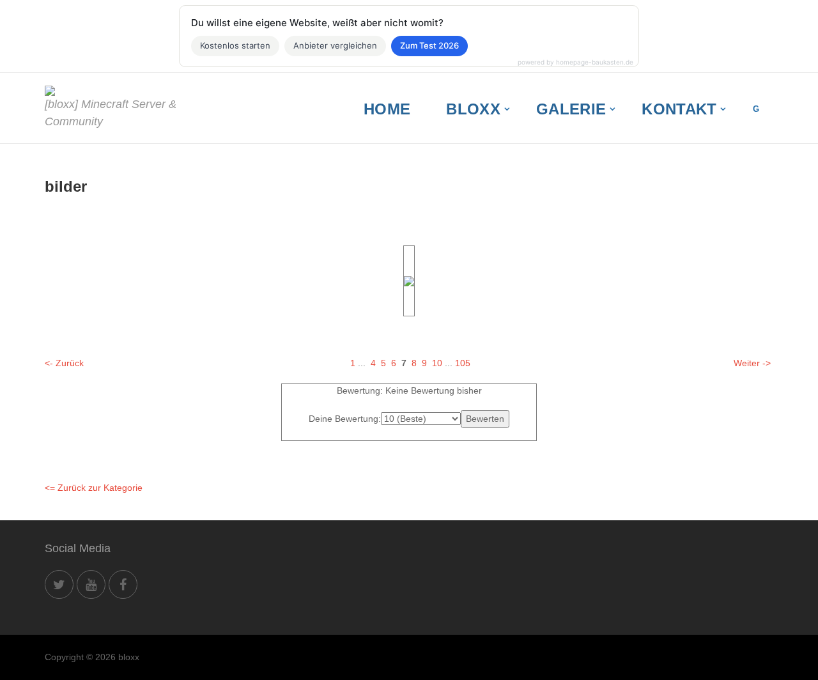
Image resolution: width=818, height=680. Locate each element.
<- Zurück (64, 363)
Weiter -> (752, 363)
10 (437, 363)
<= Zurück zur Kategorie (94, 488)
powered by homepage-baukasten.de (575, 62)
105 (462, 363)
